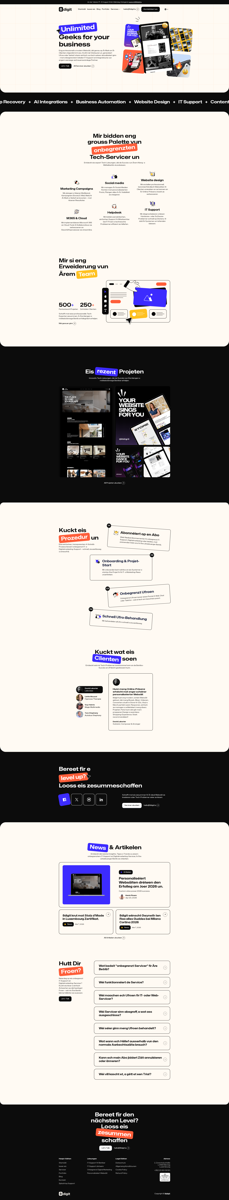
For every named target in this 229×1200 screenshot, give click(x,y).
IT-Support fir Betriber (96, 1163)
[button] (115, 9)
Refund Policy (121, 1173)
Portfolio (62, 1173)
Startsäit (62, 1163)
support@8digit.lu (135, 2)
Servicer (62, 1170)
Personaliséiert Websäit (97, 1173)
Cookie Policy (121, 1170)
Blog (61, 1176)
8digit (167, 1193)
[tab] (89, 689)
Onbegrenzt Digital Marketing (99, 1170)
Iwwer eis (62, 1166)
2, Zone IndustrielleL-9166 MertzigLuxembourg (162, 1165)
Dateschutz (121, 1163)
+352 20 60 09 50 (162, 1170)
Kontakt (62, 1180)
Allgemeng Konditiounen (126, 1166)
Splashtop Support (67, 1183)
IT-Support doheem (95, 1166)
